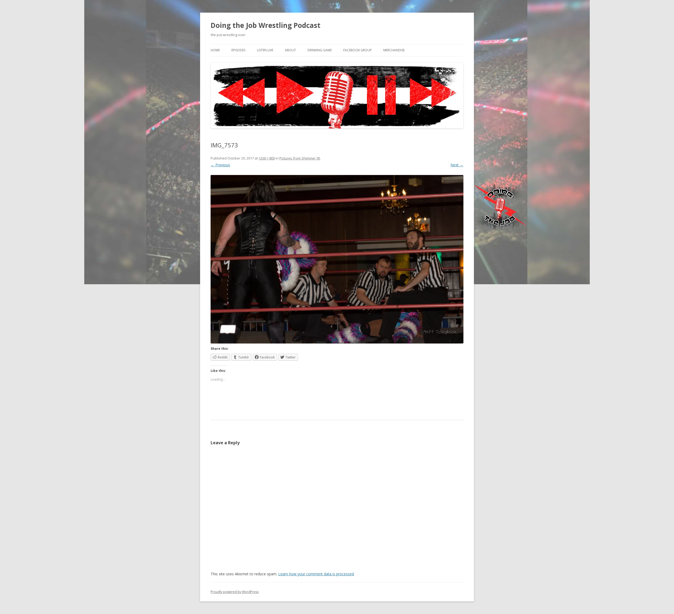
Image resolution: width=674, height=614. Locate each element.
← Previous (220, 164)
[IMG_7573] (337, 259)
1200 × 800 (267, 158)
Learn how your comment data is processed (316, 573)
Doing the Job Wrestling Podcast (265, 25)
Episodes (238, 50)
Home (215, 50)
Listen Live (265, 50)
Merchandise (394, 50)
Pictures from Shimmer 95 (299, 158)
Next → (456, 164)
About (290, 50)
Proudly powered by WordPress (235, 592)
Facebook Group (357, 50)
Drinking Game (320, 50)
